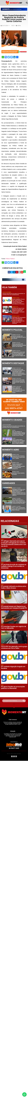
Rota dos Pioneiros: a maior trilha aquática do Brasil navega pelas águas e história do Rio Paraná (19, 501)
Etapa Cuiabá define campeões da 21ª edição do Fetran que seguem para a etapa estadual (18, 441)
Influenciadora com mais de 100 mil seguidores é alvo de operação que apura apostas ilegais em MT (18, 354)
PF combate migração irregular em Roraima (13, 667)
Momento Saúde (15, 297)
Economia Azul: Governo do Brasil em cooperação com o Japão (18, 457)
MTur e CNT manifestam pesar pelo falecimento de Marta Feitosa (18, 509)
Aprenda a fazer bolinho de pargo (18, 473)
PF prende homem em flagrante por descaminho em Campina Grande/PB (14, 607)
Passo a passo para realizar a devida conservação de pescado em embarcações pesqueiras (18, 466)
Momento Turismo (16, 488)
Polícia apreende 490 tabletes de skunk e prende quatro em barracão (19, 345)
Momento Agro (15, 454)
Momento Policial (16, 334)
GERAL (19, 25)
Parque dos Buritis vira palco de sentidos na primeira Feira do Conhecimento (14, 294)
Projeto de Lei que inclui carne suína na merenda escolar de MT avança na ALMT (18, 381)
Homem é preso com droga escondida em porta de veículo (19, 337)
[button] (2, 2)
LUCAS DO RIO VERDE (7, 292)
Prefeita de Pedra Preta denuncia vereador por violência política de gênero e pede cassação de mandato (18, 311)
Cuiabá (13, 430)
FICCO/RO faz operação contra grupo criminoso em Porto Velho (14, 647)
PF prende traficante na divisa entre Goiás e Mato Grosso (13, 587)
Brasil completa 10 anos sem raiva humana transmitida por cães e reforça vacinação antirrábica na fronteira (18, 302)
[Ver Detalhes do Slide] (14, 9)
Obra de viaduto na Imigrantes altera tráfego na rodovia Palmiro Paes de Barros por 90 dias (18, 433)
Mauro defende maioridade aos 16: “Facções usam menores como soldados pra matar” (18, 390)
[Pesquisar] (23, 701)
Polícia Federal (10, 258)
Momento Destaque (16, 368)
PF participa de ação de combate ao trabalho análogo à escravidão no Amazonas (13, 566)
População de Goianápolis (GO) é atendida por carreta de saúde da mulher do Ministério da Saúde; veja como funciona (19, 320)
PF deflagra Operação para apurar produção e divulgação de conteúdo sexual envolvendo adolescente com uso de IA (13, 543)
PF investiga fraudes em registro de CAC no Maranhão (13, 627)
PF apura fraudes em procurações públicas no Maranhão (13, 687)
